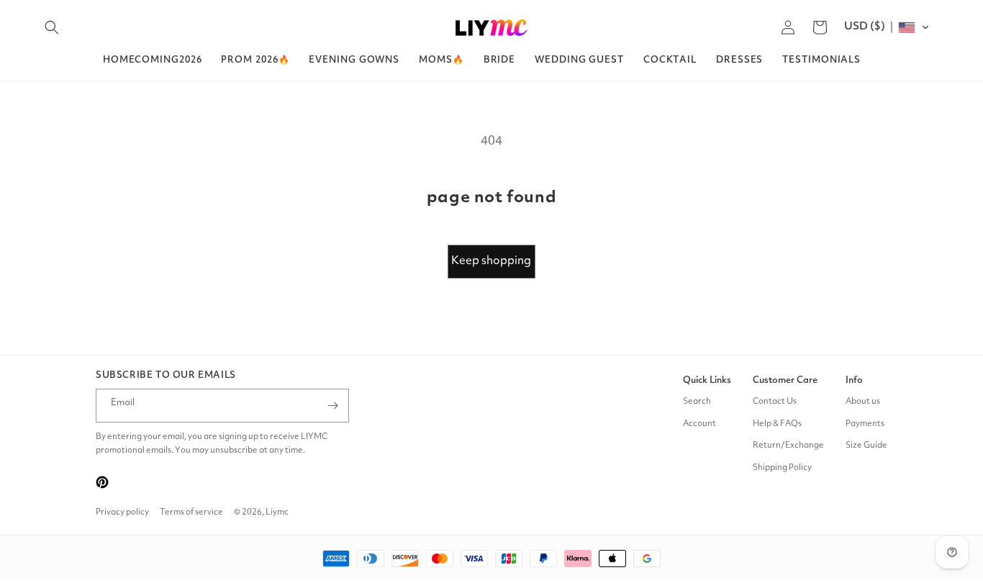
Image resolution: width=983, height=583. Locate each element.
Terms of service (191, 512)
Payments (865, 424)
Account (699, 424)
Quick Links (707, 380)
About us (863, 401)
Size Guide (866, 445)
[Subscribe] (332, 405)
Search (697, 401)
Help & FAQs (777, 424)
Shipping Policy (782, 468)
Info (854, 380)
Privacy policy (122, 512)
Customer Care (785, 380)
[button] (52, 27)
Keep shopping (491, 261)
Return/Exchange (788, 445)
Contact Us (775, 401)
